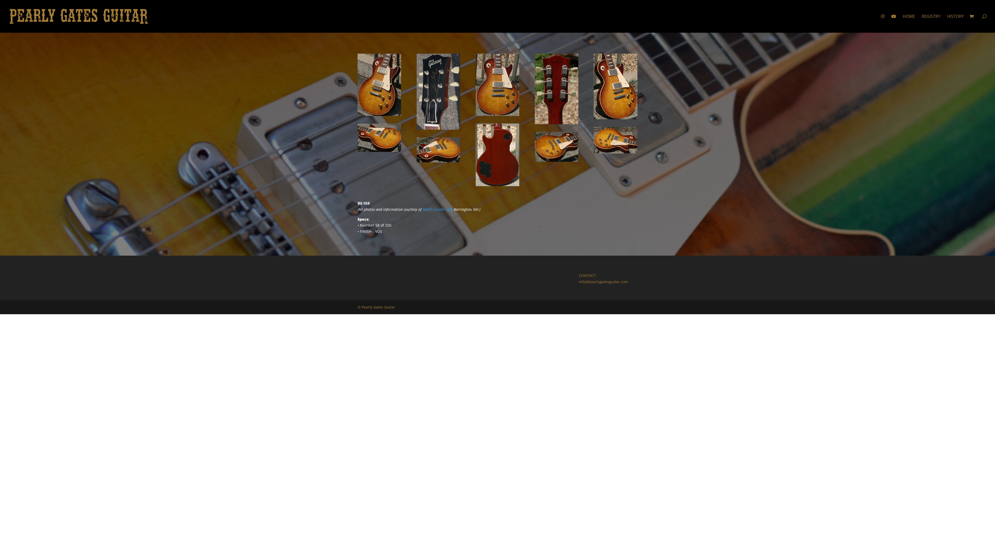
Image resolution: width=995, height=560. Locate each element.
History (955, 17)
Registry (931, 17)
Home (909, 17)
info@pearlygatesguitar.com (603, 281)
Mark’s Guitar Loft (437, 209)
